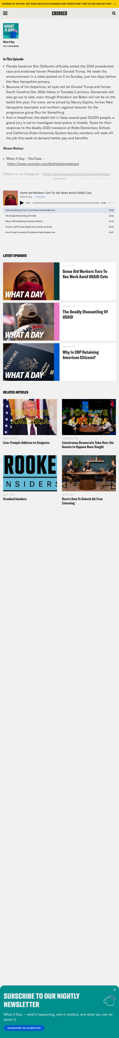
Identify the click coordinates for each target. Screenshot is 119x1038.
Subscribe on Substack (24, 1028)
